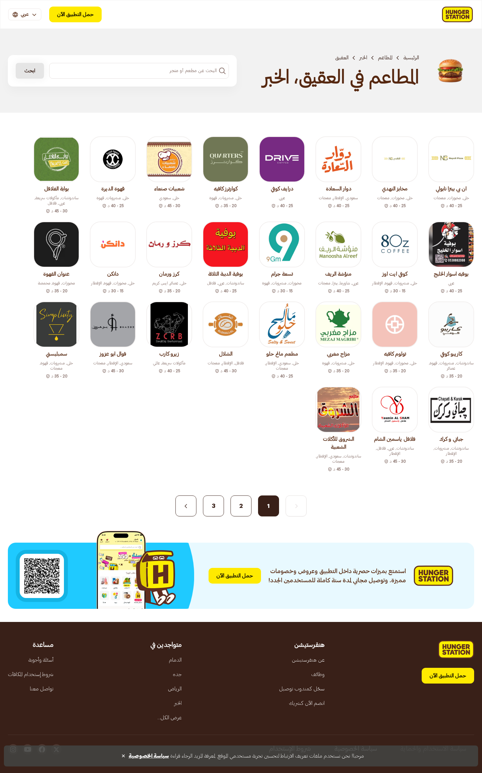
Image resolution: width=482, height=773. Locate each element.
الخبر (363, 57)
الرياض (175, 688)
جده (177, 674)
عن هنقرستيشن (308, 660)
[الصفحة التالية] (185, 505)
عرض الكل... (169, 717)
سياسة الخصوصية (149, 756)
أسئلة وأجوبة (41, 660)
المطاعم (385, 57)
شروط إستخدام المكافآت (30, 674)
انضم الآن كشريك (307, 703)
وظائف (318, 674)
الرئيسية (411, 57)
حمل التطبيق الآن (75, 14)
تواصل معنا (41, 688)
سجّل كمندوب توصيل (302, 688)
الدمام (175, 660)
